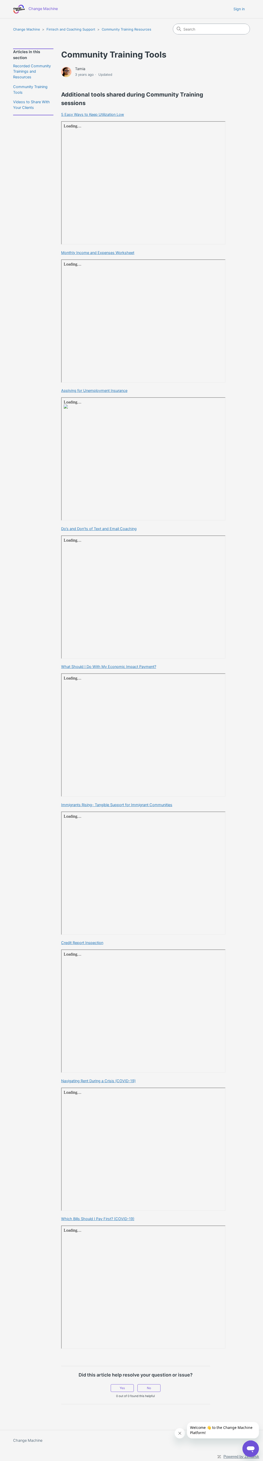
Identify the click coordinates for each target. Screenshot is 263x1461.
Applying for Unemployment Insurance (94, 390)
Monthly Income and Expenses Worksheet (97, 252)
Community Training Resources (126, 29)
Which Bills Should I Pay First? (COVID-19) (97, 1219)
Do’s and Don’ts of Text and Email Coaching (99, 528)
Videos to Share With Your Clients (31, 105)
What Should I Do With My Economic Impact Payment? (108, 666)
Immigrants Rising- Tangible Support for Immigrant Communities (116, 805)
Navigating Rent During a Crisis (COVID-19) (98, 1081)
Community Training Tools (30, 89)
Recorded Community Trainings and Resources (32, 72)
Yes (122, 1388)
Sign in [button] (239, 9)
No (149, 1388)
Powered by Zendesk (241, 1456)
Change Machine (26, 29)
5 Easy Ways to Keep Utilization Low (92, 114)
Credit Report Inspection (82, 942)
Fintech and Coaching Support (70, 29)
